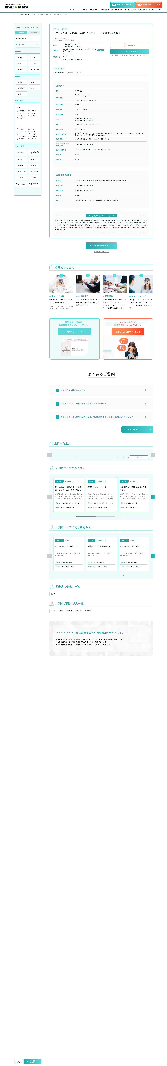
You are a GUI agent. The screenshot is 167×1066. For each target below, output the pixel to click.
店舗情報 (100, 50)
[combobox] (25, 38)
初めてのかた (94, 10)
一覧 (137, 457)
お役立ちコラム (117, 10)
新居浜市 (88, 611)
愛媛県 (53, 594)
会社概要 (159, 10)
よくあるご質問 (130, 10)
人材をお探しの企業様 (146, 10)
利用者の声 (105, 10)
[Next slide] (153, 497)
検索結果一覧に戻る (101, 251)
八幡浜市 (79, 611)
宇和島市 (69, 611)
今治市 (60, 611)
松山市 (53, 611)
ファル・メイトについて (78, 10)
